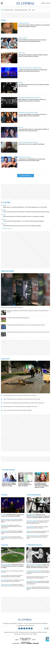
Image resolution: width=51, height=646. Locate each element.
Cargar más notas (25, 175)
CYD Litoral (25, 623)
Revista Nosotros (13, 623)
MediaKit (35, 634)
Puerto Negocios (20, 625)
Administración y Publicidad (35, 632)
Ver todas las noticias (6, 228)
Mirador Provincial (38, 623)
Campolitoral (6, 623)
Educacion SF (31, 625)
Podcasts (31, 623)
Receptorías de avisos (23, 632)
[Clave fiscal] (47, 641)
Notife (26, 625)
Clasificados (20, 623)
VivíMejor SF (45, 623)
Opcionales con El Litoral (26, 634)
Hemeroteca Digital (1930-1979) (11, 632)
